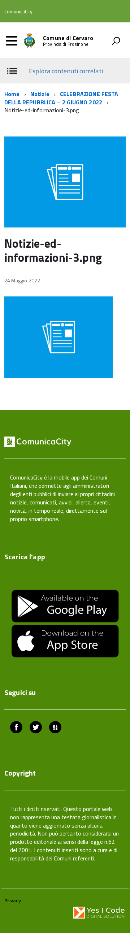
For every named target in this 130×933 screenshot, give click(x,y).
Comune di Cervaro (68, 38)
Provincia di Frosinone (65, 44)
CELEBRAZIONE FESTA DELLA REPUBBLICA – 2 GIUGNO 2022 (61, 98)
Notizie (39, 94)
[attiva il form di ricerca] (116, 41)
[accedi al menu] (11, 41)
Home (12, 94)
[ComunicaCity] (55, 728)
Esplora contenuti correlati (66, 71)
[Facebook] (16, 728)
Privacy (12, 900)
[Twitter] (36, 728)
